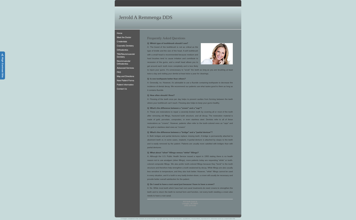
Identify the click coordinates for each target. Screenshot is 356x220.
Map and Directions (125, 76)
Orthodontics (122, 49)
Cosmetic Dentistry (125, 45)
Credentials (122, 41)
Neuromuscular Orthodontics (123, 62)
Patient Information (125, 84)
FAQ (119, 72)
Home (119, 33)
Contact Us (122, 88)
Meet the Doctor (124, 37)
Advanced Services (125, 67)
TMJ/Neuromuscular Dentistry (126, 55)
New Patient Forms (125, 80)
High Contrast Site (2, 67)
